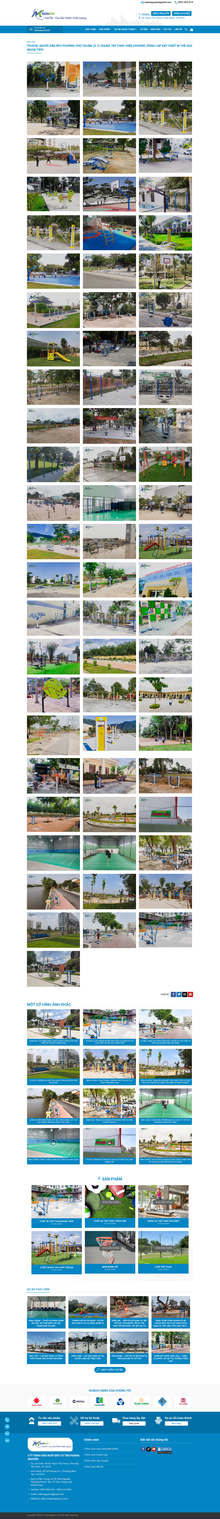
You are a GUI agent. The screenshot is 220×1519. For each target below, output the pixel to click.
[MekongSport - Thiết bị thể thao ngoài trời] (57, 15)
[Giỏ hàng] (191, 29)
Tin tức (167, 29)
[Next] (186, 1402)
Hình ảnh (155, 29)
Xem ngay (176, 1423)
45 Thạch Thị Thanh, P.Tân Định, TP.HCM (163, 18)
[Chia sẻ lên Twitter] (179, 994)
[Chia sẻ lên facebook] (173, 994)
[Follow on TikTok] (148, 1449)
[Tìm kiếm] (186, 29)
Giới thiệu (90, 29)
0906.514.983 (182, 13)
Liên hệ (178, 29)
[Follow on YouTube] (153, 1449)
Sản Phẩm (104, 29)
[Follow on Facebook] (143, 1449)
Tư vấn (144, 29)
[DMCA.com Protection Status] (164, 1450)
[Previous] (33, 1402)
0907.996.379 (161, 13)
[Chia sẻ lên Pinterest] (190, 994)
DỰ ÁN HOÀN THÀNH (124, 29)
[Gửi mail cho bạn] (184, 994)
